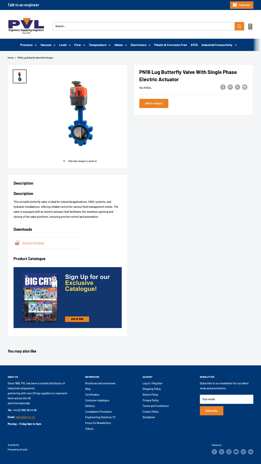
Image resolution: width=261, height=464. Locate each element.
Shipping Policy (152, 388)
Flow (77, 45)
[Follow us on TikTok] (243, 451)
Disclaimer (149, 417)
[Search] (239, 26)
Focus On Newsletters (98, 423)
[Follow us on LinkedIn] (250, 451)
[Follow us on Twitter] (221, 451)
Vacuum (46, 45)
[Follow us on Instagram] (229, 451)
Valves (118, 45)
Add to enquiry (154, 103)
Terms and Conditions (156, 406)
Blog (88, 388)
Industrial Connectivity (217, 45)
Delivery (90, 406)
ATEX (194, 45)
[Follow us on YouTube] (236, 451)
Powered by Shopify (18, 449)
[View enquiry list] (250, 27)
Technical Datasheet (33, 242)
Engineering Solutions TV (100, 417)
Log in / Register (153, 383)
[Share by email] (244, 87)
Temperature (97, 45)
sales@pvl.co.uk (25, 417)
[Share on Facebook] (223, 87)
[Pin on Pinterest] (230, 87)
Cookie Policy (151, 411)
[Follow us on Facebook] (214, 451)
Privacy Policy (151, 400)
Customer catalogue (97, 400)
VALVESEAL (145, 87)
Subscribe (244, 5)
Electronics (138, 45)
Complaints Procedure (98, 411)
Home (11, 57)
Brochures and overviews (100, 383)
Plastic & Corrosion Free (170, 45)
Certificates (92, 394)
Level (62, 45)
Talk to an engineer (23, 4)
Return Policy (150, 394)
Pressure (26, 45)
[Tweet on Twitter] (237, 87)
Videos (89, 428)
